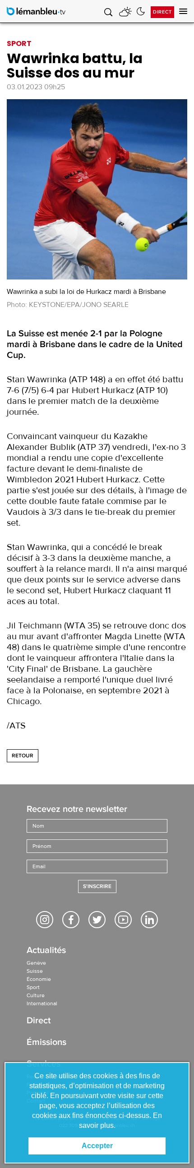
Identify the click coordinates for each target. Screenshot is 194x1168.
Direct (162, 12)
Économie (39, 979)
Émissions (46, 1043)
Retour (22, 755)
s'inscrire (97, 886)
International (42, 1003)
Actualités (46, 951)
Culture (36, 995)
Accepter (97, 1146)
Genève (36, 962)
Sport (33, 987)
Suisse (35, 971)
